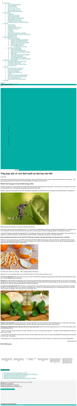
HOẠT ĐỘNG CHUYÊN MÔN (16, 18)
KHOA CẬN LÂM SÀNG (14, 48)
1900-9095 (16, 385)
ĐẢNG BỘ (10, 14)
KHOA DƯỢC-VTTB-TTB (18, 43)
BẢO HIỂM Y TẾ (12, 35)
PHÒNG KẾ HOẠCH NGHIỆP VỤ (20, 39)
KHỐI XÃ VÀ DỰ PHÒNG (11, 60)
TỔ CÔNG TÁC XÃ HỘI (20, 46)
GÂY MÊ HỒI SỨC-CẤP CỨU (18, 57)
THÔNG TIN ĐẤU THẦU (14, 27)
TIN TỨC (6, 23)
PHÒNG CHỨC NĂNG (14, 38)
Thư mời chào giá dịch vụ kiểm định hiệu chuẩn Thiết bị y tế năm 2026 (20, 374)
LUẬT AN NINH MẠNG (14, 77)
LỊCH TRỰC (11, 31)
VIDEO (10, 73)
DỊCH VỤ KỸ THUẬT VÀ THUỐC (17, 33)
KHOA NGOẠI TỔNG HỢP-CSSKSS (20, 52)
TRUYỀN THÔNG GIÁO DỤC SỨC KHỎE (19, 34)
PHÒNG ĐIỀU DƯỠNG (17, 45)
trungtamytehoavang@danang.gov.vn (13, 386)
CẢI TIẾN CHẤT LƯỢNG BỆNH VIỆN (18, 22)
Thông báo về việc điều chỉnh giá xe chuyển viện (15, 375)
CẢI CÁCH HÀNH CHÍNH (15, 69)
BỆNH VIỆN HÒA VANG (10, 37)
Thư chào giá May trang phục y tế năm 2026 (14, 377)
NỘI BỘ (6, 67)
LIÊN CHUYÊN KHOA (17, 56)
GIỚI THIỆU (7, 3)
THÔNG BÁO (11, 25)
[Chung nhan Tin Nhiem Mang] (8, 403)
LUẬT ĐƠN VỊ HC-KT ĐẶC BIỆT (17, 79)
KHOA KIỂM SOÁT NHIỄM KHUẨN (20, 58)
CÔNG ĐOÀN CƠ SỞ (13, 15)
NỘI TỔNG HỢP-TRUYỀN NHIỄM (20, 54)
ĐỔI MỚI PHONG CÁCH (14, 19)
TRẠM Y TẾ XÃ (12, 65)
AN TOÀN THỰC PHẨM (14, 62)
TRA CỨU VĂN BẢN (13, 71)
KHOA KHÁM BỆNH (16, 49)
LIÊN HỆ (6, 80)
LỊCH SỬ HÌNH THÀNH (14, 4)
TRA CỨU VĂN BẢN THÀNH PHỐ (17, 76)
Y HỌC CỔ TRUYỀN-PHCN (18, 50)
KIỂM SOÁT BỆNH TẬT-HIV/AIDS (17, 61)
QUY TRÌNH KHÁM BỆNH (15, 11)
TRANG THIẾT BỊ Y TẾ (14, 10)
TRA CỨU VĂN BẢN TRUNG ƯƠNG (18, 75)
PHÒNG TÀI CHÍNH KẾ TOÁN (19, 41)
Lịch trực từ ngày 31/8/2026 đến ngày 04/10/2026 (15, 373)
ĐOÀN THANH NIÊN (13, 16)
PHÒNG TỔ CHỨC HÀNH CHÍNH (20, 42)
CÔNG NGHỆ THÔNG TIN (15, 72)
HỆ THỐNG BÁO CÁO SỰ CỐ (16, 68)
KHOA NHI (14, 53)
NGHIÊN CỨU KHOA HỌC (15, 20)
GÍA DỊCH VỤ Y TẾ (13, 29)
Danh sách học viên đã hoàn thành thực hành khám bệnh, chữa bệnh (20, 378)
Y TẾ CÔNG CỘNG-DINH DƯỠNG (17, 64)
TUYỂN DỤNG (12, 26)
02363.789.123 (10, 383)
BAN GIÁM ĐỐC (12, 6)
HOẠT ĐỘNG (7, 12)
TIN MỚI (10, 30)
